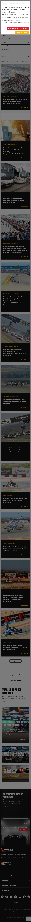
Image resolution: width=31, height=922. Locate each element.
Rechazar (25, 28)
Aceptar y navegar (13, 28)
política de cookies (7, 24)
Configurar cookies (22, 32)
